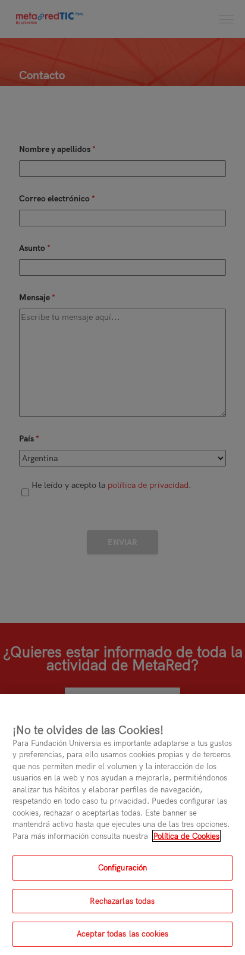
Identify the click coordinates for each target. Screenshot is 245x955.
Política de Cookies (186, 836)
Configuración (122, 867)
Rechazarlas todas (122, 901)
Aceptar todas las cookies (122, 933)
